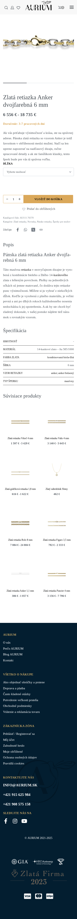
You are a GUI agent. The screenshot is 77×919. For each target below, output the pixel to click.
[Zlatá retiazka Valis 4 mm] (57, 422)
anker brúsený (66, 373)
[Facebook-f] (5, 821)
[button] (24, 209)
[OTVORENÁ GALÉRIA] (38, 43)
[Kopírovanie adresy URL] (41, 230)
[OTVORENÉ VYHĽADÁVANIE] (6, 8)
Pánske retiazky (44, 221)
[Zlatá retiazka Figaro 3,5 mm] (57, 523)
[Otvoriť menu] (71, 7)
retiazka (25, 269)
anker (54, 373)
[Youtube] (24, 821)
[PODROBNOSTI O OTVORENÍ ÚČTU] (12, 8)
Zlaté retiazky (20, 221)
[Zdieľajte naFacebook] (18, 230)
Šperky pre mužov (61, 221)
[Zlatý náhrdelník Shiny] (57, 472)
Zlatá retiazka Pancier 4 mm (56, 590)
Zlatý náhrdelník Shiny (57, 489)
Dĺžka (8, 163)
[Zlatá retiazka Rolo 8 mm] (20, 523)
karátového (61, 275)
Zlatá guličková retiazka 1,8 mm (20, 489)
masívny (69, 381)
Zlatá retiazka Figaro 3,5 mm (57, 539)
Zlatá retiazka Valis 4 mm (57, 438)
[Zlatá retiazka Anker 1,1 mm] (20, 574)
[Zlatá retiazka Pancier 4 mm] (57, 574)
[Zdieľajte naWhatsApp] (25, 230)
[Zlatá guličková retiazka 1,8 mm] (20, 472)
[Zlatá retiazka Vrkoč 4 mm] (20, 422)
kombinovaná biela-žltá (60, 357)
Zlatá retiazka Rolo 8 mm (20, 539)
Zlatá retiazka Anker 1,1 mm (20, 590)
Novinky (32, 221)
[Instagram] (14, 821)
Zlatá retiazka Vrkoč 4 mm (20, 438)
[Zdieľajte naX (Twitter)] (33, 230)
